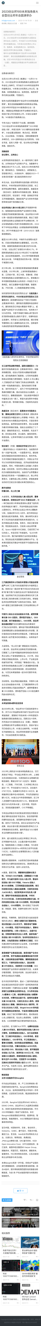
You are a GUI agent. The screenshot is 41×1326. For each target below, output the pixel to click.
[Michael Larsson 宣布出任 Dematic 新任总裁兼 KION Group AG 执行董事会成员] (30, 1288)
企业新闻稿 (26, 1239)
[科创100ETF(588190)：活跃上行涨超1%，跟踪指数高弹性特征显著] (11, 1288)
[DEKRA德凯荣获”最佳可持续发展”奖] (30, 1265)
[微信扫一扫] (37, 1200)
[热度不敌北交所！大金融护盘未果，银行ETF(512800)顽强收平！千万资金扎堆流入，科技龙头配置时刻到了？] (11, 1242)
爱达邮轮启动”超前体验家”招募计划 (29, 1251)
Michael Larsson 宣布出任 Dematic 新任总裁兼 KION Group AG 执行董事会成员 (29, 1298)
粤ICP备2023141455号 (29, 1322)
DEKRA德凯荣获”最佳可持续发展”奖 (30, 1275)
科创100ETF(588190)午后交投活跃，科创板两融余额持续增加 (11, 1275)
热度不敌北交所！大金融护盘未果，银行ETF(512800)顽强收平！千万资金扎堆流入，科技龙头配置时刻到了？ (10, 1251)
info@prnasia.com (8, 20)
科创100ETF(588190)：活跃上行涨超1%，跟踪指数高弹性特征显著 (11, 1298)
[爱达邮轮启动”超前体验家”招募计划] (30, 1242)
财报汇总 (6, 1262)
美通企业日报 (12, 23)
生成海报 (7, 1200)
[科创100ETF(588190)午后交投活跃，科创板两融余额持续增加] (11, 1265)
